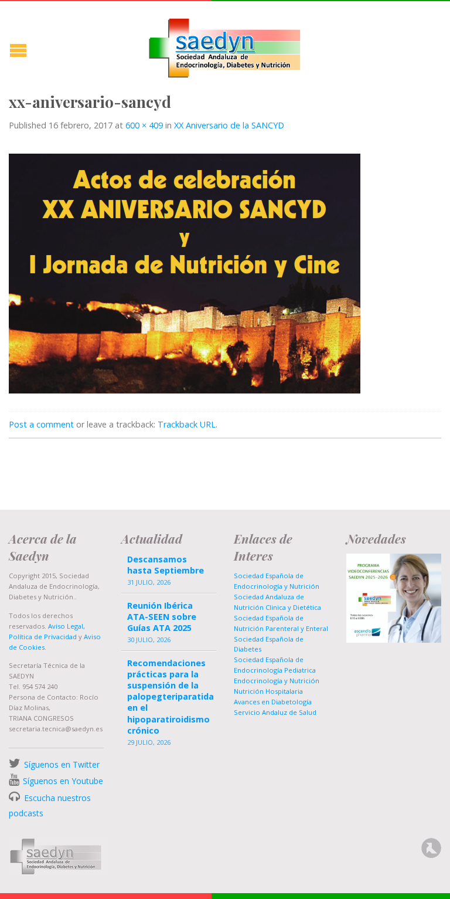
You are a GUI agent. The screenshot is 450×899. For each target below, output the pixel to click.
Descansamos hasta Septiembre (165, 565)
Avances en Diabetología (273, 701)
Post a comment (41, 424)
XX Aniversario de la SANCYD (229, 125)
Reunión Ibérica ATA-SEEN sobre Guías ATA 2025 (161, 616)
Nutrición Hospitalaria (268, 691)
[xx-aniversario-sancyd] (184, 272)
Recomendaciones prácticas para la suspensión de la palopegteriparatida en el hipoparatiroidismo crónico (169, 696)
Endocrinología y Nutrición (276, 680)
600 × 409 (144, 125)
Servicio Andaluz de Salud (275, 712)
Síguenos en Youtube (63, 780)
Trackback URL (187, 424)
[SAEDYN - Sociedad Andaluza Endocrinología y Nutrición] (225, 46)
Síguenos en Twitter (62, 764)
